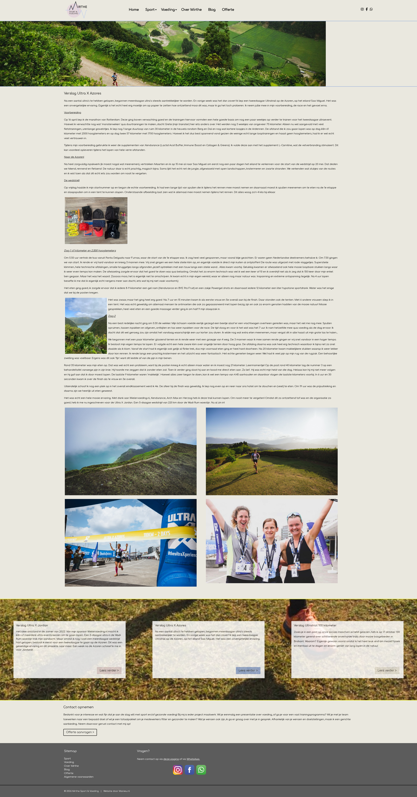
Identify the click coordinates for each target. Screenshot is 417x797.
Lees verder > (109, 670)
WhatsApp (193, 759)
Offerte (228, 10)
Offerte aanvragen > (80, 732)
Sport (150, 10)
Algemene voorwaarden (78, 777)
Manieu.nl (124, 791)
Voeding (168, 10)
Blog (212, 10)
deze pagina (171, 759)
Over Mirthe (191, 10)
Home (134, 10)
